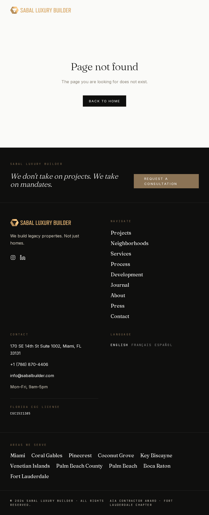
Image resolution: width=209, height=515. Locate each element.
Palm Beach (123, 466)
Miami (17, 455)
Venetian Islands (30, 466)
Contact (120, 316)
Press (118, 306)
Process (120, 264)
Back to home (104, 101)
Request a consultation (160, 181)
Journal (120, 285)
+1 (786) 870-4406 (29, 364)
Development (127, 274)
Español (164, 345)
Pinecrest (80, 455)
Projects (121, 233)
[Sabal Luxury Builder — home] (40, 10)
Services (121, 253)
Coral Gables (46, 455)
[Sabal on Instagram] (13, 257)
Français (142, 345)
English (119, 345)
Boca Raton (157, 466)
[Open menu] (194, 10)
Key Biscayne (156, 455)
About (118, 295)
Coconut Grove (116, 455)
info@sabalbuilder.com (32, 375)
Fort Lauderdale (29, 476)
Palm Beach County (79, 466)
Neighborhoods (130, 243)
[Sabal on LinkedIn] (22, 257)
